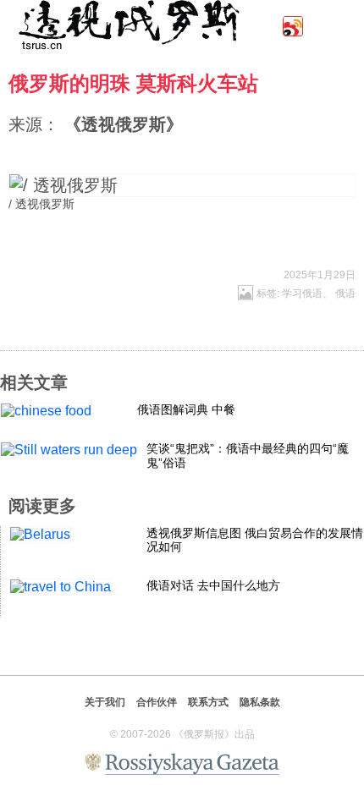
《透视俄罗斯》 (123, 124)
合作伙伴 (156, 702)
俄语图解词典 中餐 (186, 409)
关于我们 (105, 702)
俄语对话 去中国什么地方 (213, 585)
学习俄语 (302, 293)
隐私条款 (260, 702)
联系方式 (208, 702)
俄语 (345, 293)
